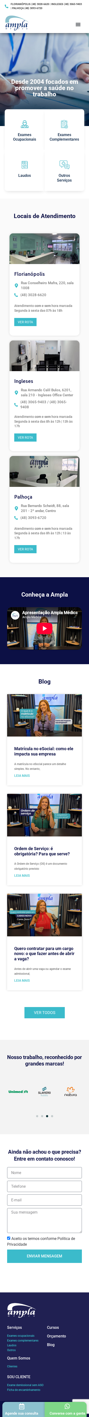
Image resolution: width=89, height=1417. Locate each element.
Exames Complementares (64, 137)
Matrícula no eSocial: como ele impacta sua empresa (43, 751)
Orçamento (56, 1336)
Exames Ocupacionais (24, 137)
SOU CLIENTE (18, 1377)
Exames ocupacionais (20, 1335)
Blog (51, 1344)
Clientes (12, 1366)
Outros (11, 1350)
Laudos (24, 175)
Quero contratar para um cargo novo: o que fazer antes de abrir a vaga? (44, 953)
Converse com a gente (67, 1413)
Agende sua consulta (21, 1413)
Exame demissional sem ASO (25, 1385)
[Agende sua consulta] (22, 1406)
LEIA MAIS (22, 776)
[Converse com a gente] (67, 1406)
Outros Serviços (64, 177)
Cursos (53, 1327)
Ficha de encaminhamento (23, 1390)
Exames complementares (22, 1340)
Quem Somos (18, 1358)
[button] (78, 24)
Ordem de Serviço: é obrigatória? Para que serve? (42, 851)
